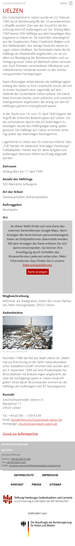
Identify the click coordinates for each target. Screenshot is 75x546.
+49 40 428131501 (16, 462)
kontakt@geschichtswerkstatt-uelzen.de (36, 420)
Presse (36, 484)
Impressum (50, 475)
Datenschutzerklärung (37, 265)
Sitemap (55, 484)
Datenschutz (24, 475)
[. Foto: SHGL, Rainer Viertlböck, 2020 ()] (28, 332)
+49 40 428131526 (21, 459)
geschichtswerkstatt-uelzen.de (37, 424)
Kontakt (17, 484)
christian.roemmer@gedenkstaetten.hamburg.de (35, 465)
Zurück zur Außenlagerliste (20, 434)
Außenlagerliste (14, 3)
